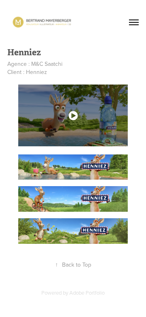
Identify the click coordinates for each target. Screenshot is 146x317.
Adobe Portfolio (87, 292)
